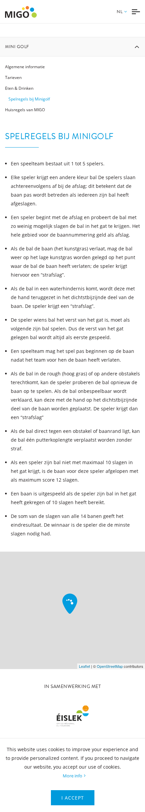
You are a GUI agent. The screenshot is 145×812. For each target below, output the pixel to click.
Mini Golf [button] (17, 46)
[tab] (72, 46)
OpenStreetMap (110, 666)
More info (72, 776)
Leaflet (84, 666)
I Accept (72, 798)
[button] (122, 16)
